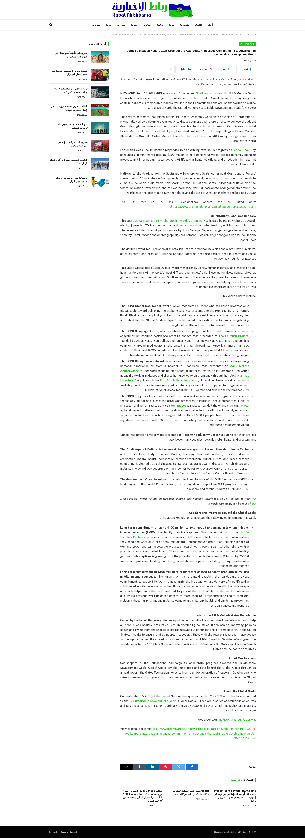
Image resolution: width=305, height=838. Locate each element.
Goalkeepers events (209, 93)
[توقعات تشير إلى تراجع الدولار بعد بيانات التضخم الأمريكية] (100, 92)
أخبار (210, 24)
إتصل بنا (53, 832)
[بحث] (51, 25)
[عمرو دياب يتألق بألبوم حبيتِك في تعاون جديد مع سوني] (100, 57)
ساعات (147, 24)
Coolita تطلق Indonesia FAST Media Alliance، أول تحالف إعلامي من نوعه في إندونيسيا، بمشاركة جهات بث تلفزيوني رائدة (235, 795)
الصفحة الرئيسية (248, 35)
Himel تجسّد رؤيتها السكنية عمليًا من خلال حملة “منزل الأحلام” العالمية (190, 792)
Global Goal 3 (242, 150)
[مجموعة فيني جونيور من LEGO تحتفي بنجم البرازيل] (100, 182)
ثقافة (171, 24)
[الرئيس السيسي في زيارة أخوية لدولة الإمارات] (100, 164)
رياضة (160, 24)
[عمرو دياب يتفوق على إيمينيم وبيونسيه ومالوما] (100, 146)
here (253, 503)
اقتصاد (198, 24)
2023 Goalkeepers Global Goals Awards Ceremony (168, 220)
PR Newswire (247, 44)
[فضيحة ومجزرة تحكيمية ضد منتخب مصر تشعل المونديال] (100, 75)
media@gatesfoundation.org (237, 719)
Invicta (244, 405)
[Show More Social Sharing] (171, 69)
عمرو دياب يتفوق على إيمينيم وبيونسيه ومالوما (73, 144)
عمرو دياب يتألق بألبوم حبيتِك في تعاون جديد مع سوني (71, 55)
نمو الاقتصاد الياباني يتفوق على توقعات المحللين (72, 126)
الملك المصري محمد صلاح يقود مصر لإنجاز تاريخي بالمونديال (69, 108)
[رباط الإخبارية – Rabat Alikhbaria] (152, 9)
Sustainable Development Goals (155, 701)
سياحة (134, 24)
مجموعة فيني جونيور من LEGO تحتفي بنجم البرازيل (72, 179)
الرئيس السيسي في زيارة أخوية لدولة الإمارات (69, 161)
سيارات (121, 24)
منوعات (96, 24)
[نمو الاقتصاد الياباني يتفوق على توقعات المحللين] (100, 128)
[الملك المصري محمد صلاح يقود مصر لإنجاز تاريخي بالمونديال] (100, 110)
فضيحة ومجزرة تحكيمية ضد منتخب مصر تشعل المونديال (70, 72)
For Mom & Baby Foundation (179, 380)
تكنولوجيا (184, 24)
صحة (108, 24)
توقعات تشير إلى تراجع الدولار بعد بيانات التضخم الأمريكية (71, 90)
